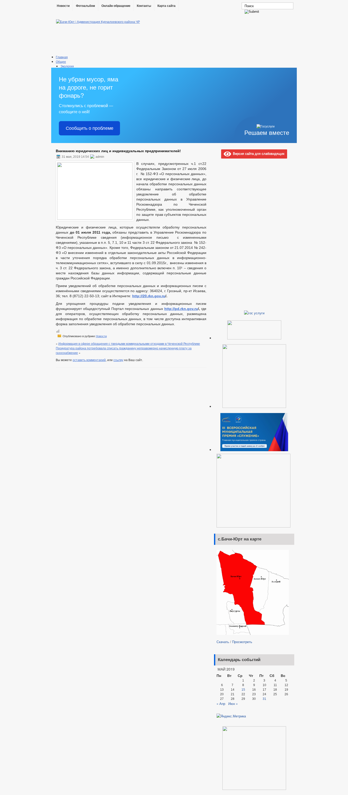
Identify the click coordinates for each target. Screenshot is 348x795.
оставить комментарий (89, 360)
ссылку (118, 360)
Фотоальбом (85, 6)
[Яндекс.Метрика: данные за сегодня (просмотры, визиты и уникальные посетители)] (231, 716)
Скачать (223, 641)
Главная (62, 57)
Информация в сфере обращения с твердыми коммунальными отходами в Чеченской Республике (129, 343)
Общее (61, 61)
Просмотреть (242, 641)
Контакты (144, 6)
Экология (67, 66)
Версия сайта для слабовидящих (258, 153)
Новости (63, 6)
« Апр (221, 703)
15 (243, 689)
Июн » (233, 703)
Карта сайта (166, 6)
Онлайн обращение (115, 6)
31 (264, 699)
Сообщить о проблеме (89, 128)
